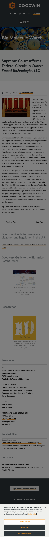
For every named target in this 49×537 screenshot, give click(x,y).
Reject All (24, 527)
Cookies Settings (24, 521)
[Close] (45, 507)
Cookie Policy (32, 514)
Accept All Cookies (24, 533)
